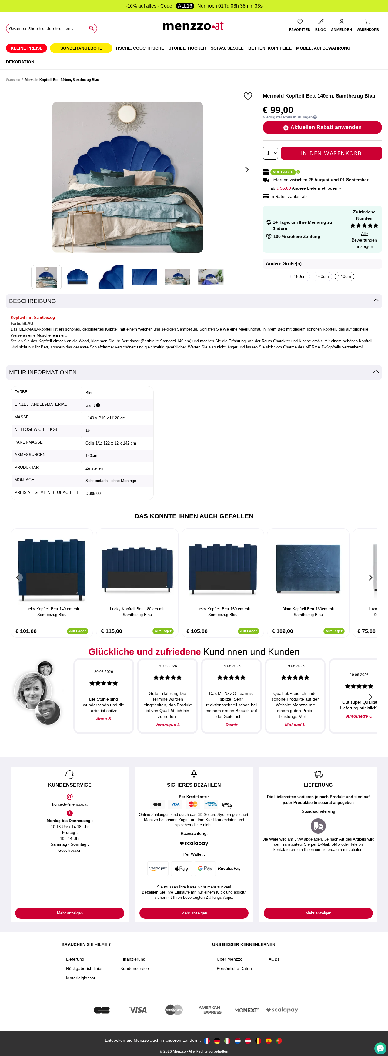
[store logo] (194, 27)
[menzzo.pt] (278, 1040)
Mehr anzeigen (70, 913)
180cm (300, 276)
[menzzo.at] (248, 1040)
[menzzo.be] (258, 1040)
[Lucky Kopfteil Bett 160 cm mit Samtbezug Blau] (222, 568)
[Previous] (18, 577)
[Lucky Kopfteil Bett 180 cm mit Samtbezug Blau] (137, 568)
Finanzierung (133, 959)
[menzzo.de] (217, 1040)
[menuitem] (26, 48)
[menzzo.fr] (206, 1040)
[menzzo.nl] (237, 1040)
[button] (249, 96)
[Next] (246, 169)
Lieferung (75, 959)
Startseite (13, 80)
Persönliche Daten (234, 968)
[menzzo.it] (227, 1040)
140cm (344, 276)
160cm (322, 276)
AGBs (274, 959)
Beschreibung (32, 301)
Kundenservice (134, 968)
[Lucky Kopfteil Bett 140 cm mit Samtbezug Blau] (51, 568)
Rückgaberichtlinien (85, 968)
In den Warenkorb (331, 153)
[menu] (194, 54)
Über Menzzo (229, 959)
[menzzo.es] (268, 1040)
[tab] (194, 301)
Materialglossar (80, 977)
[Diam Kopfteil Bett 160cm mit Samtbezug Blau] (308, 568)
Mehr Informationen (43, 372)
